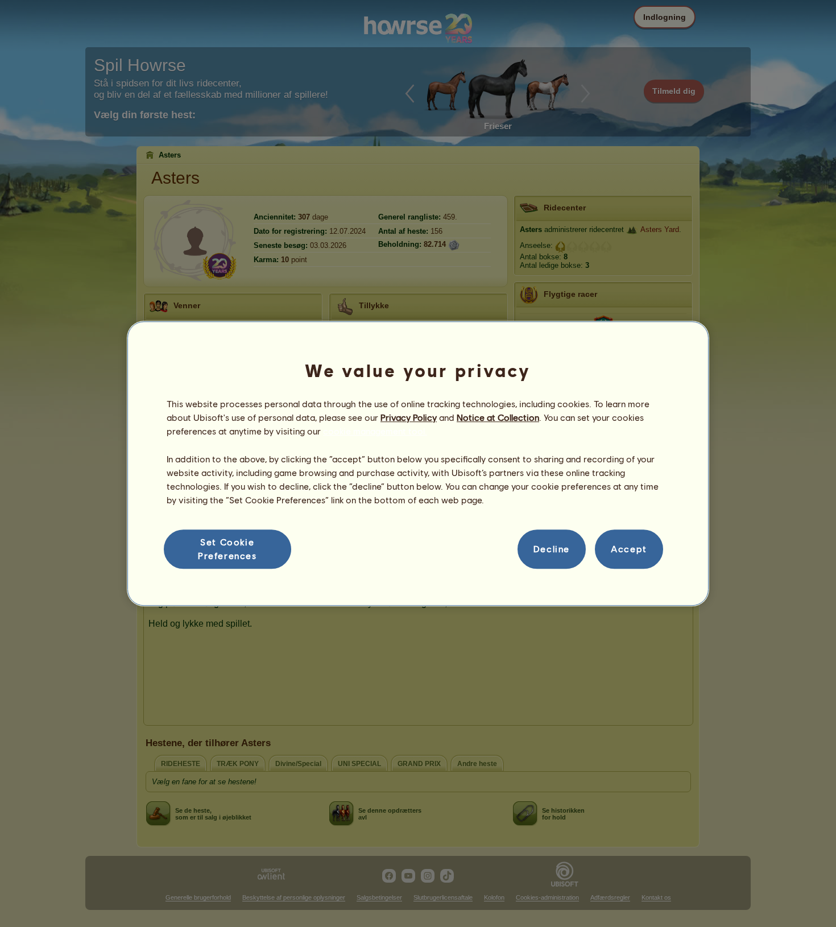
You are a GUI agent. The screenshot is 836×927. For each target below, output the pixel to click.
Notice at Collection (498, 417)
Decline (551, 549)
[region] (418, 463)
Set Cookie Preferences (227, 548)
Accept (629, 549)
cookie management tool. (375, 431)
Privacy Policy (408, 417)
